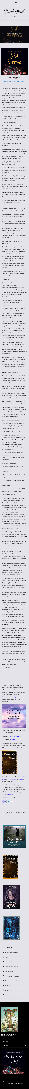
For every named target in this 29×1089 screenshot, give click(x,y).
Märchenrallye (9, 962)
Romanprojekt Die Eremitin (13, 981)
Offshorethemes (18, 1083)
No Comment (14, 84)
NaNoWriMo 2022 (8, 813)
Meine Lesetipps (9, 971)
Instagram (5, 1045)
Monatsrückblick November (19, 813)
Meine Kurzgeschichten (12, 966)
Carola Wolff (14, 12)
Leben (6, 957)
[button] (3, 802)
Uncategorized (9, 995)
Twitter (21, 779)
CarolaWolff (9, 81)
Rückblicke (8, 985)
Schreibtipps (8, 990)
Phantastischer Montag (12, 976)
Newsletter (10, 794)
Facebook (5, 1041)
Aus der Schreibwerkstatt (12, 952)
